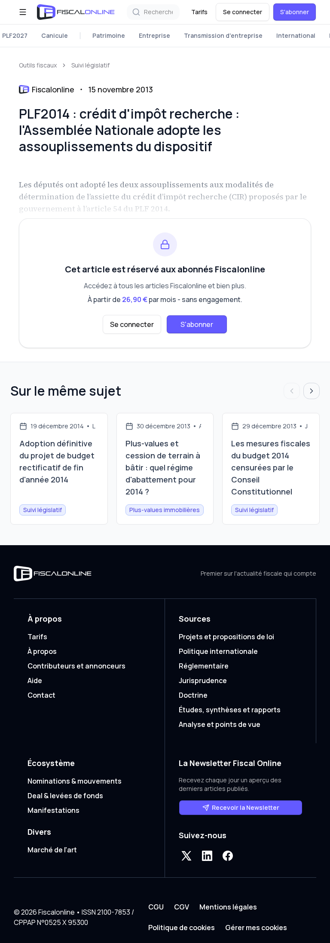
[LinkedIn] (207, 856)
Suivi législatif (90, 65)
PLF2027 (15, 35)
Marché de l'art (52, 849)
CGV (181, 907)
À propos (42, 651)
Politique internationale (218, 651)
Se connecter (242, 12)
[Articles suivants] (311, 391)
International (295, 35)
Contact (41, 695)
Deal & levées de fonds (65, 795)
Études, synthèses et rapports (230, 709)
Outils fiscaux (38, 65)
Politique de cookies (181, 927)
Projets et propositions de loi (226, 636)
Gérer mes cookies (256, 927)
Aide (35, 680)
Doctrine (193, 695)
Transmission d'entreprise (223, 35)
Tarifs (199, 12)
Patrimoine (108, 35)
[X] (186, 856)
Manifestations (53, 810)
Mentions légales (228, 907)
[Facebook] (227, 856)
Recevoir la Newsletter (245, 807)
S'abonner (294, 12)
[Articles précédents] (292, 391)
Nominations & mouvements (75, 781)
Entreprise (154, 35)
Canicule (54, 35)
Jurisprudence (203, 680)
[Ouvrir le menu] (23, 12)
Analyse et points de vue (219, 724)
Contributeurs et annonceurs (76, 666)
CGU (156, 907)
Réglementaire (204, 666)
